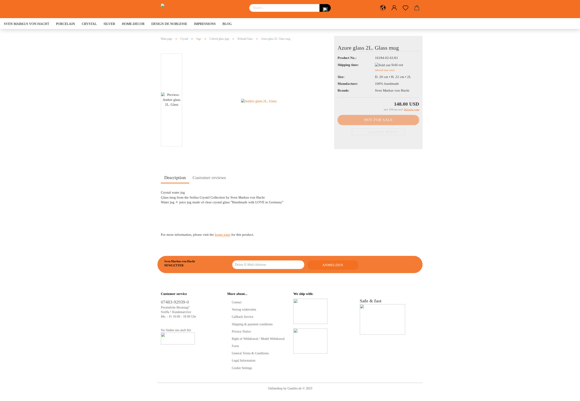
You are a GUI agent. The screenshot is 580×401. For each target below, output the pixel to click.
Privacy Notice (241, 331)
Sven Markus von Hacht (26, 24)
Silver (109, 24)
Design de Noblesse (169, 24)
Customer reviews (209, 177)
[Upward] (567, 394)
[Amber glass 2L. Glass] (259, 101)
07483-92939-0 (175, 301)
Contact (237, 302)
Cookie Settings (242, 368)
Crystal (89, 24)
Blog (227, 24)
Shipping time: (348, 65)
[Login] (394, 8)
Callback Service (242, 316)
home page (222, 234)
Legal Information (243, 360)
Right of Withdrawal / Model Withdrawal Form (258, 342)
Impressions (205, 24)
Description (175, 177)
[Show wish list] (405, 8)
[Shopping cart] (417, 8)
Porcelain (65, 24)
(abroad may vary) (385, 70)
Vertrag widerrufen (244, 309)
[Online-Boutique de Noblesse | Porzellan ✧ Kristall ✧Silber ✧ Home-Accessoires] (201, 9)
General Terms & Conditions (250, 353)
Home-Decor (133, 24)
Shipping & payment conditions (252, 324)
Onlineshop (275, 388)
